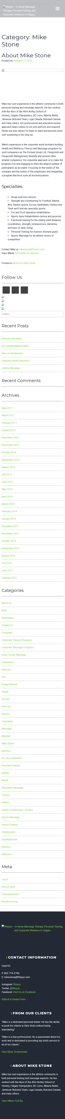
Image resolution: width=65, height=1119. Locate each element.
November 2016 (10, 437)
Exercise (6, 669)
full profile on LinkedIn (27, 253)
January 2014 (9, 518)
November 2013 (10, 533)
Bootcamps (8, 617)
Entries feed (8, 886)
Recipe (5, 772)
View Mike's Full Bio (12, 1100)
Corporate (7, 632)
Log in (5, 879)
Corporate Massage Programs (18, 647)
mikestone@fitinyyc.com (32, 249)
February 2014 (9, 511)
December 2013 (10, 526)
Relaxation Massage (12, 787)
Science (6, 795)
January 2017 (9, 430)
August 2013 (8, 555)
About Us (17, 263)
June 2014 (7, 481)
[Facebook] (34, 2)
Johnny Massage (11, 368)
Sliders (5, 802)
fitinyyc (17, 984)
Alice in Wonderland (12, 353)
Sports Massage (10, 817)
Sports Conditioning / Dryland (17, 809)
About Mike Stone (26, 55)
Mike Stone (29, 263)
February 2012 (9, 577)
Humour (6, 714)
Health (5, 691)
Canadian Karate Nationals (15, 360)
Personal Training (11, 765)
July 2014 (7, 474)
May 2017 (7, 408)
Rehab (5, 780)
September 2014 (11, 459)
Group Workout (9, 684)
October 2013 (9, 541)
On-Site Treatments (12, 758)
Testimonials (8, 832)
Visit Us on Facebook (24, 992)
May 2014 (7, 489)
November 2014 (10, 445)
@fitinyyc (15, 988)
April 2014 (7, 496)
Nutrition (6, 750)
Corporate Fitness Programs (17, 640)
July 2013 (7, 563)
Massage (7, 728)
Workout (6, 846)
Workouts (7, 854)
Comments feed (10, 894)
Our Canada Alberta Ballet (15, 345)
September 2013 (11, 548)
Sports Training (10, 824)
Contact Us (7, 625)
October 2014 (9, 452)
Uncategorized (9, 839)
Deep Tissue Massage (14, 654)
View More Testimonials (14, 1051)
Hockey (6, 699)
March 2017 (8, 415)
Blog (4, 610)
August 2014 (8, 467)
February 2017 (9, 422)
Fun (3, 677)
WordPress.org (10, 901)
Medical (6, 736)
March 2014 (8, 504)
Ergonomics (8, 662)
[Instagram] (30, 2)
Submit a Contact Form (14, 999)
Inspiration (7, 721)
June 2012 (7, 570)
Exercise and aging (12, 338)
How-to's (6, 706)
